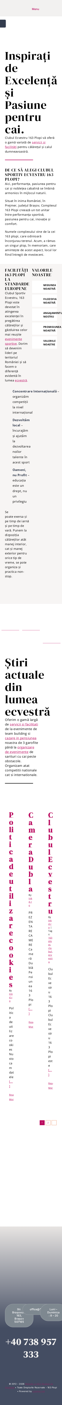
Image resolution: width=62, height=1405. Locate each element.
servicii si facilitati (24, 724)
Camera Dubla (32, 852)
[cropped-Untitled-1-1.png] (4, 9)
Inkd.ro (11, 997)
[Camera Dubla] (30, 802)
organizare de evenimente (19, 749)
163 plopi (50, 941)
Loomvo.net (38, 1391)
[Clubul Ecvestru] (50, 802)
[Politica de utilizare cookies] (11, 802)
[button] (44, 287)
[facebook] (28, 1368)
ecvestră (21, 380)
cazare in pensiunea (21, 738)
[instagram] (34, 1368)
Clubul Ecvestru (50, 863)
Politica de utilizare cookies (11, 899)
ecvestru (50, 958)
